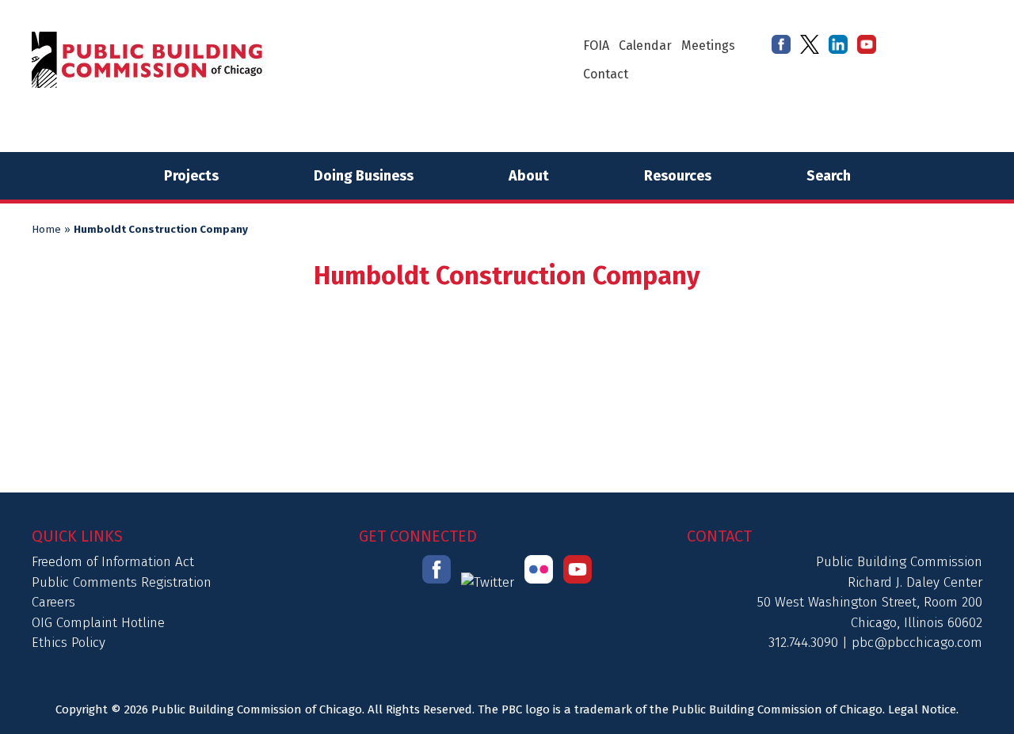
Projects (191, 175)
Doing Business (364, 175)
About (529, 175)
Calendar (645, 45)
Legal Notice (922, 709)
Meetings (708, 45)
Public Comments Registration (122, 582)
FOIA (596, 45)
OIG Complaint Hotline (98, 622)
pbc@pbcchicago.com (917, 642)
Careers (53, 602)
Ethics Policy (68, 642)
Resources (677, 175)
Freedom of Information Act (113, 561)
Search (828, 175)
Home (46, 229)
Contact (605, 74)
